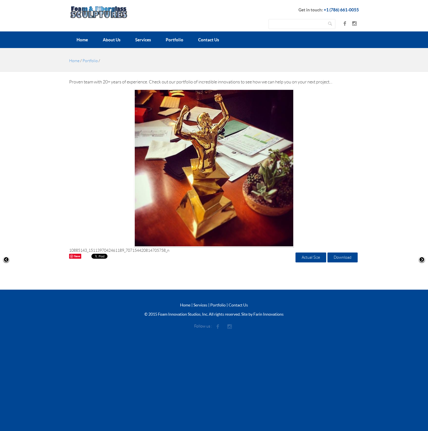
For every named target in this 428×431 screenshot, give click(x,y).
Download (342, 257)
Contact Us (208, 39)
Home (82, 39)
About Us (111, 39)
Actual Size (311, 257)
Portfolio (174, 39)
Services (143, 39)
